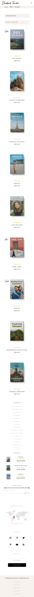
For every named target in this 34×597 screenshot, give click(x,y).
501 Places (17, 58)
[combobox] (15, 22)
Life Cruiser (17, 225)
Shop (11, 7)
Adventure (18, 406)
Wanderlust (17, 445)
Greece (17, 183)
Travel (17, 308)
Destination (17, 409)
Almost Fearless (17, 100)
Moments (18, 421)
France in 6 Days (17, 141)
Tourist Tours (18, 430)
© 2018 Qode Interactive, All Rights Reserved (17, 578)
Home (6, 7)
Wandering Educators (17, 350)
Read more (17, 310)
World (17, 448)
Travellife (18, 436)
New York (17, 266)
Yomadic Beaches (17, 391)
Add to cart (17, 61)
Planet (17, 424)
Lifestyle (17, 418)
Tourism (17, 427)
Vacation (17, 439)
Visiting (17, 442)
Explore (18, 412)
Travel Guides (17, 433)
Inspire (17, 415)
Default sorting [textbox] (12, 22)
